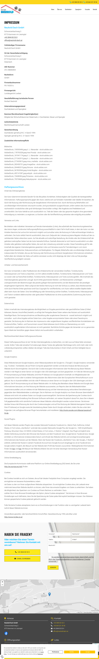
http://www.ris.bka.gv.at (13, 517)
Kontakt (95, 9)
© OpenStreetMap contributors (91, 612)
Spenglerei (78, 9)
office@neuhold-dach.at (13, 40)
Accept (88, 652)
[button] (22, 552)
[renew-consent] (2, 657)
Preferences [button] (40, 654)
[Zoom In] (2, 581)
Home (52, 9)
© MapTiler (79, 612)
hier (13, 449)
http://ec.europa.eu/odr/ (13, 466)
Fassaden (87, 9)
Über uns (59, 9)
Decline (72, 652)
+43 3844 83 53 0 (77, 2)
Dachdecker (68, 9)
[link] (69, 9)
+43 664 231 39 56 (91, 2)
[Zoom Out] (2, 584)
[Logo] (12, 9)
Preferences (55, 652)
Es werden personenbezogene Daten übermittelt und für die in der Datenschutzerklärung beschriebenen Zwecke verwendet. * (71, 559)
